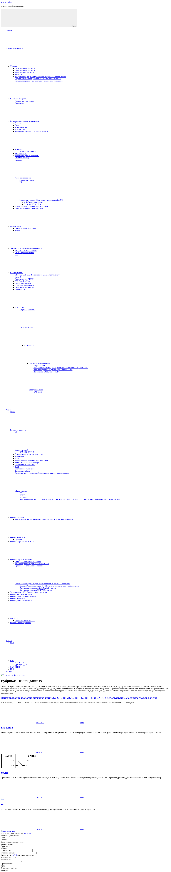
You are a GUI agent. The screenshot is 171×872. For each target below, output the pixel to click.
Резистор (18, 123)
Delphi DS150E (39, 366)
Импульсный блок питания (26, 251)
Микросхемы (15, 226)
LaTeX (14, 855)
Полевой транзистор (28, 151)
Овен (12, 643)
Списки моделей (21, 450)
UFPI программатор (23, 283)
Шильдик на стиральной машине (28, 562)
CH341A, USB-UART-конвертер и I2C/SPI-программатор (37, 275)
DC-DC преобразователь (24, 253)
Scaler (17, 458)
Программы (19, 103)
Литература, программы (24, 101)
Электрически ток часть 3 (25, 72)
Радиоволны (20, 290)
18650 (12, 412)
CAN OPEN (38, 392)
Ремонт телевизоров (18, 430)
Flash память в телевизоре (25, 465)
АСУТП (9, 641)
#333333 (4, 848)
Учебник (13, 66)
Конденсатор (20, 129)
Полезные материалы (18, 99)
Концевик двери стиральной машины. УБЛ (32, 564)
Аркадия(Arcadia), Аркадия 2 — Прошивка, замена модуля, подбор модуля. (49, 586)
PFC (16, 255)
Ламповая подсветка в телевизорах (29, 454)
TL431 (17, 231)
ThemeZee (27, 833)
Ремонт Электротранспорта (21, 594)
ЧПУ (12, 661)
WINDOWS (19, 307)
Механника (14, 618)
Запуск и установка (27, 310)
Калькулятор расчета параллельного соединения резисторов (39, 81)
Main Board (19, 456)
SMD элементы (21, 154)
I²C (21, 493)
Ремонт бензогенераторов (20, 623)
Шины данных (21, 491)
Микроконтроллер (27, 180)
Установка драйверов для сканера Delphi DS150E (53, 370)
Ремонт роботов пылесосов (21, 601)
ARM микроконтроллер (33, 202)
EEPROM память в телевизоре (27, 463)
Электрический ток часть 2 (25, 70)
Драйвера (18, 539)
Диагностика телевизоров (25, 469)
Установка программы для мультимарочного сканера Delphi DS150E (61, 368)
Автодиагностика (36, 390)
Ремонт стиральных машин (21, 560)
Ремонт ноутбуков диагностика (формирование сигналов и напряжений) (44, 519)
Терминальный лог (22, 471)
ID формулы (6, 850)
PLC (12, 669)
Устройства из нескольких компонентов (26, 248)
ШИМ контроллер (22, 158)
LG (16, 432)
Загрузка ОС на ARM (32, 204)
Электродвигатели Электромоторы (29, 208)
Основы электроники (14, 48)
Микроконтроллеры (23, 178)
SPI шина (23, 497)
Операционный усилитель (25, 228)
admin (82, 723)
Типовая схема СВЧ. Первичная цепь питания (28, 592)
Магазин (9, 671)
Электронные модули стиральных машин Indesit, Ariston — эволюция (42, 584)
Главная (9, 30)
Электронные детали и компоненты (24, 121)
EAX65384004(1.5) (27, 452)
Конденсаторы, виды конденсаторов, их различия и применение (40, 77)
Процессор (19, 160)
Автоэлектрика (30, 345)
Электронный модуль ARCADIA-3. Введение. (38, 588)
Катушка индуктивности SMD (27, 156)
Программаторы (16, 273)
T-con (17, 467)
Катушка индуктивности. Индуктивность (31, 131)
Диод (17, 125)
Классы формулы (8, 853)
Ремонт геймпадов (17, 598)
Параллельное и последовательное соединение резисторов (38, 79)
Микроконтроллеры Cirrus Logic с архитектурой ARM (41, 200)
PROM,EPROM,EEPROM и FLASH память (32, 206)
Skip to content (6, 2)
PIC (21, 182)
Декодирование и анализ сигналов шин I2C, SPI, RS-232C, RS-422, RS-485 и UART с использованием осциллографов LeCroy (70, 499)
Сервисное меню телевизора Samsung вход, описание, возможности (42, 473)
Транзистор (19, 149)
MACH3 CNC (20, 663)
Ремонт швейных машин (25, 621)
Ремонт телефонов (17, 537)
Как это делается (26, 328)
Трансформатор (21, 127)
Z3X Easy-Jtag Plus (22, 281)
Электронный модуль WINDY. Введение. (36, 590)
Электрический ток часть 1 (25, 68)
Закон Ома (19, 75)
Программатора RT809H (24, 279)
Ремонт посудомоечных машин (22, 542)
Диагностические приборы (39, 363)
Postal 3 (18, 277)
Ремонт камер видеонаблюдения (23, 596)
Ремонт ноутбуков (17, 517)
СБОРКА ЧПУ (21, 665)
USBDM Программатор (24, 285)
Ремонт (8, 410)
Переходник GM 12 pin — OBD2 (47, 372)
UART (22, 495)
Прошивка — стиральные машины (29, 566)
